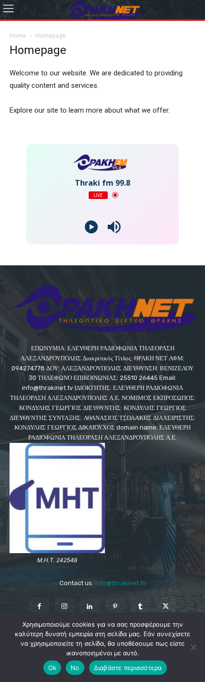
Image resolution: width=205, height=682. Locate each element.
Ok (52, 668)
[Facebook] (39, 607)
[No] (193, 647)
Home (18, 35)
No (75, 668)
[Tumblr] (140, 607)
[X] (165, 607)
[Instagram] (64, 607)
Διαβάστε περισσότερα (128, 668)
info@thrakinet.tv (120, 583)
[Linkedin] (90, 607)
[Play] (91, 227)
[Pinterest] (115, 607)
